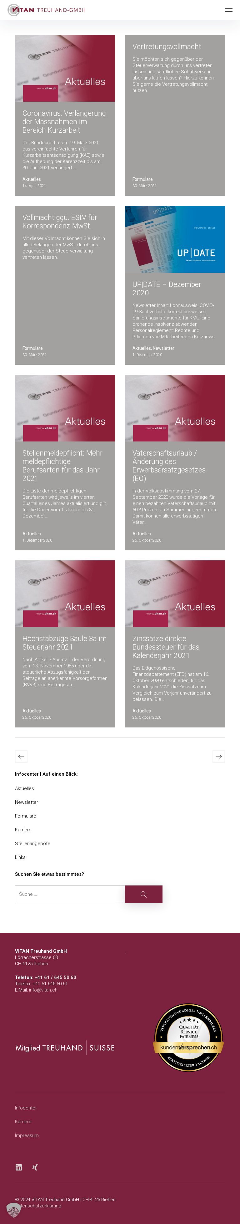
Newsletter (26, 802)
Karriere (23, 830)
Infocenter (26, 1108)
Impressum (27, 1135)
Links (20, 857)
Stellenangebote (32, 843)
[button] (14, 1210)
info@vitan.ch (43, 990)
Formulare (25, 816)
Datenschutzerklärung (38, 1206)
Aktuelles (24, 788)
